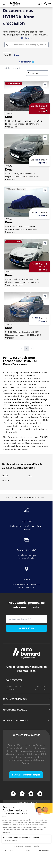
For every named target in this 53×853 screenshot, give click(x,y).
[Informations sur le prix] (46, 111)
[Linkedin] (39, 793)
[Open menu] (4, 4)
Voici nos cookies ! (10, 840)
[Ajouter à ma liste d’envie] (45, 84)
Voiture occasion (19, 497)
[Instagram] (22, 793)
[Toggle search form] (38, 3)
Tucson (5, 480)
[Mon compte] (46, 4)
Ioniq (30, 475)
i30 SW (5, 475)
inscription (28, 628)
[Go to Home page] (15, 3)
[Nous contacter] (50, 3)
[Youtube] (30, 793)
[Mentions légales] (46, 106)
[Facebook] (13, 793)
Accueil (6, 497)
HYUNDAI (32, 497)
